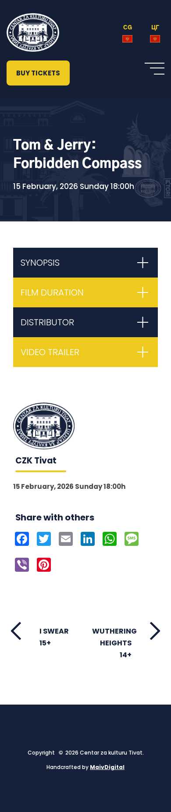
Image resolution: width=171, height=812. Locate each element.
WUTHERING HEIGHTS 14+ (114, 643)
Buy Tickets (38, 73)
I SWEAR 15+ (54, 637)
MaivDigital (107, 767)
